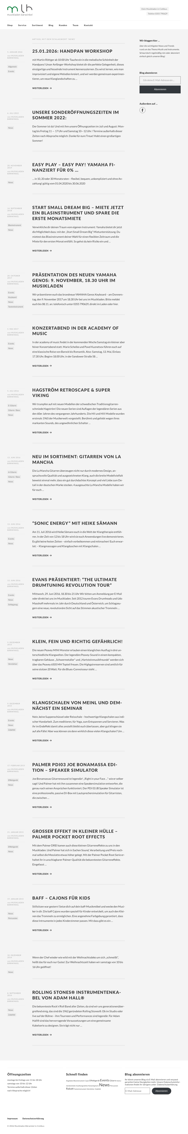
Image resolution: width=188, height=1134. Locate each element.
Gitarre (113, 1080)
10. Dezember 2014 (14, 956)
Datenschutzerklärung (167, 1084)
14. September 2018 (14, 209)
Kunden (63, 25)
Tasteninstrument (15, 306)
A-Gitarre (12, 472)
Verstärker (12, 664)
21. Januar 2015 (15, 832)
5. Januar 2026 (14, 52)
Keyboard (12, 297)
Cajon (87, 1081)
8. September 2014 (14, 994)
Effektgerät (13, 780)
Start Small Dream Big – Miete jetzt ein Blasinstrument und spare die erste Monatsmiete (78, 213)
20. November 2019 (14, 166)
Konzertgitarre (93, 1086)
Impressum (12, 1118)
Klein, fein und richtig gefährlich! (77, 641)
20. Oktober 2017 (13, 277)
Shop (10, 25)
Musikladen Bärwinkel (15, 57)
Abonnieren (160, 89)
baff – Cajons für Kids (61, 897)
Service (22, 25)
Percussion (12, 918)
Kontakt (88, 25)
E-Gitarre (12, 405)
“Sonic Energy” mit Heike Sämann (74, 523)
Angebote (69, 1081)
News (10, 128)
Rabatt (70, 1088)
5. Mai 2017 (13, 329)
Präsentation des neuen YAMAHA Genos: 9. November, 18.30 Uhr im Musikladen (74, 280)
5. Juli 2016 (13, 391)
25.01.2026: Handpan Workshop (72, 51)
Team (75, 25)
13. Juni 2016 (13, 457)
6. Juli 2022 (13, 113)
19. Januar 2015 (15, 899)
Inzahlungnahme (82, 1086)
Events (11, 71)
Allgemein (12, 66)
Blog (51, 25)
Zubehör (11, 730)
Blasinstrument (14, 225)
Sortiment (37, 25)
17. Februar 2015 (16, 765)
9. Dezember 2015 (13, 643)
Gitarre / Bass (14, 410)
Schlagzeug (13, 604)
